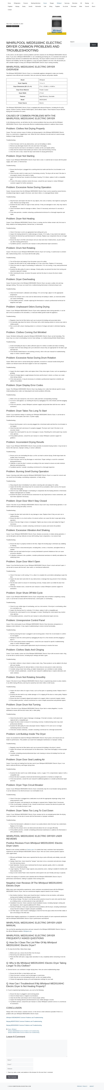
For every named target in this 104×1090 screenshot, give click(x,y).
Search (72, 42)
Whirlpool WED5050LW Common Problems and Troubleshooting (23, 1030)
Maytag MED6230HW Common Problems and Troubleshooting (24, 1025)
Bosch (93, 6)
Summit (87, 6)
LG (92, 3)
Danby (24, 6)
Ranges (52, 3)
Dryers (45, 3)
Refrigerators (17, 3)
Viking (50, 6)
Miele (80, 6)
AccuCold (65, 6)
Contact (10, 9)
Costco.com (30, 849)
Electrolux (74, 3)
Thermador (73, 6)
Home (9, 3)
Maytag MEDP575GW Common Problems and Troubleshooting (24, 1021)
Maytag (87, 3)
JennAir (30, 6)
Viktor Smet (9, 23)
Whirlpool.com (27, 931)
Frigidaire (10, 6)
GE (81, 3)
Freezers (25, 3)
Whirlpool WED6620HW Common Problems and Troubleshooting (24, 1017)
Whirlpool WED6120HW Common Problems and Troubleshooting (23, 1032)
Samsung (66, 3)
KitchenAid (38, 6)
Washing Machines (35, 3)
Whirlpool (59, 3)
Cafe (45, 6)
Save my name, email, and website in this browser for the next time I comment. (30, 1072)
